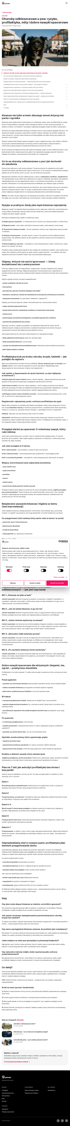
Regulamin (5, 1109)
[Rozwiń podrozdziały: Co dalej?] (66, 108)
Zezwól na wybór (35, 583)
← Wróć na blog (6, 12)
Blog (3, 1098)
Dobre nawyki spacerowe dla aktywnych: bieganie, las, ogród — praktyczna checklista (28, 96)
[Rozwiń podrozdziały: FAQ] (66, 105)
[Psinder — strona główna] (6, 3)
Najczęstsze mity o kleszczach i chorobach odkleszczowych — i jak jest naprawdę (27, 93)
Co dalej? (6, 108)
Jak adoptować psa (8, 1093)
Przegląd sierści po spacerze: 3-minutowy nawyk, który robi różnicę (23, 87)
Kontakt (4, 1101)
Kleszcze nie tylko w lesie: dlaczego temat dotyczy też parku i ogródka (25, 73)
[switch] (26, 570)
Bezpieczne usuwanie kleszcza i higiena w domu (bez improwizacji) (23, 90)
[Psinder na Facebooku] (58, 1120)
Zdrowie (20, 1020)
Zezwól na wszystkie (57, 583)
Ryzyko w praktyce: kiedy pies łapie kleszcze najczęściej (19, 79)
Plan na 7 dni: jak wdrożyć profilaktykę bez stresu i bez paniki (21, 99)
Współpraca (51, 1090)
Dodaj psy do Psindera (31, 1093)
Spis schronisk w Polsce (32, 1090)
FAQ (4, 105)
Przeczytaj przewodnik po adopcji (16, 1062)
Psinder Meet (6, 1096)
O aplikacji (5, 1090)
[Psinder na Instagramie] (62, 1120)
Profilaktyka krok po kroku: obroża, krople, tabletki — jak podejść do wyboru (25, 84)
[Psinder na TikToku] (66, 1120)
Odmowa (13, 583)
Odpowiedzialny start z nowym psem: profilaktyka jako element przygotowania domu (28, 102)
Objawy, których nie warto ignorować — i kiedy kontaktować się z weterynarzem (27, 81)
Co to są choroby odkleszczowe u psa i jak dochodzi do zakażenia (22, 76)
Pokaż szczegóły (59, 577)
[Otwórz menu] (67, 3)
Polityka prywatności (8, 1112)
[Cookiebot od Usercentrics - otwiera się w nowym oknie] (60, 541)
